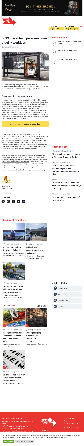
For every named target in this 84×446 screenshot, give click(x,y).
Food (30, 244)
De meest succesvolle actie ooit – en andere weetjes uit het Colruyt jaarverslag (66, 185)
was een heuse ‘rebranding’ (33, 160)
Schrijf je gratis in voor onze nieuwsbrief (25, 124)
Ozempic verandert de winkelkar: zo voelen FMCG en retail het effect (12, 337)
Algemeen (57, 151)
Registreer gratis (72, 29)
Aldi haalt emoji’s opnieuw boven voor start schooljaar (34, 250)
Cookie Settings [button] (20, 441)
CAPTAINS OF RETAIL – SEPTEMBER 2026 (70, 42)
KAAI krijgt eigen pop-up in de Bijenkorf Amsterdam (36, 335)
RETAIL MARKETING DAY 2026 (68, 50)
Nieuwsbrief (70, 26)
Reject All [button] (30, 441)
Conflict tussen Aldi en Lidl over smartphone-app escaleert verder (13, 289)
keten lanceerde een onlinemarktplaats (15, 162)
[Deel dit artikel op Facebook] (3, 201)
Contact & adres (69, 418)
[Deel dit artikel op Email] (23, 201)
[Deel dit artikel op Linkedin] (18, 201)
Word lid (60, 29)
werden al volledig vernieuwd (12, 160)
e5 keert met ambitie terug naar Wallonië (12, 248)
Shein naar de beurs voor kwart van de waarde (14, 376)
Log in (52, 29)
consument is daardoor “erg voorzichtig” (29, 140)
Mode (6, 47)
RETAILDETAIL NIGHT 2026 (68, 59)
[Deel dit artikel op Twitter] (13, 201)
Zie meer (41, 305)
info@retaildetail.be (71, 423)
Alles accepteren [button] (8, 441)
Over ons (67, 421)
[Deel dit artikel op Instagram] (8, 201)
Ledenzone (53, 26)
